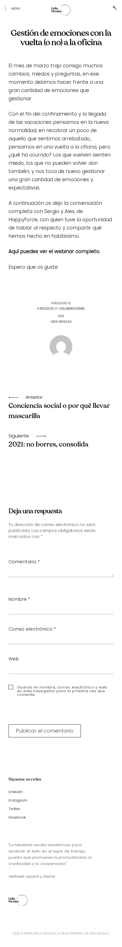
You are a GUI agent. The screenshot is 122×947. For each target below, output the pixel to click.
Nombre (20, 599)
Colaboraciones (72, 308)
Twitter (14, 808)
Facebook (17, 817)
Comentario (24, 561)
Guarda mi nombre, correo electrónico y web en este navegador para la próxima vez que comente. (62, 690)
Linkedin (16, 791)
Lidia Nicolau (61, 322)
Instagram (18, 800)
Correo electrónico (32, 629)
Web (14, 659)
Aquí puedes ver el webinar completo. (54, 251)
